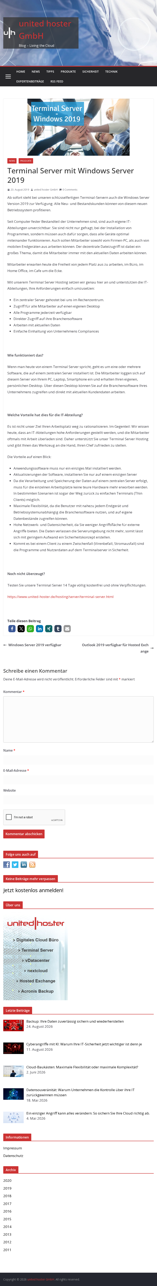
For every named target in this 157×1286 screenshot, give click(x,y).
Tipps (50, 71)
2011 (7, 1249)
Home (20, 71)
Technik (111, 71)
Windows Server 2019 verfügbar (34, 644)
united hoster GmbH (46, 189)
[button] (12, 628)
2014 (7, 1226)
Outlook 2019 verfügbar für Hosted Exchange (115, 648)
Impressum (12, 1148)
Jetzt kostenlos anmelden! (33, 890)
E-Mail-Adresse (16, 770)
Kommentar (14, 691)
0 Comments (70, 189)
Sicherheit (90, 71)
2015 (7, 1219)
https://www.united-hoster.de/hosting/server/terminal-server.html (60, 596)
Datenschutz (13, 1155)
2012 (7, 1242)
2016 (7, 1211)
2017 (7, 1203)
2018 (7, 1195)
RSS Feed (56, 81)
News (36, 71)
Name (9, 750)
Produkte (68, 71)
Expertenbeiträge (30, 81)
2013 (7, 1234)
